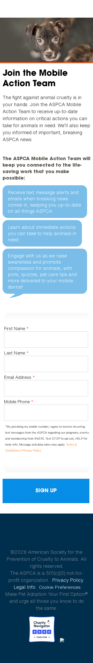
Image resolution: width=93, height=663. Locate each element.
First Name (16, 328)
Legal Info (24, 587)
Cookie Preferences (60, 587)
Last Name (16, 353)
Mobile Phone (18, 402)
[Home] (46, 9)
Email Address (19, 377)
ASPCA (46, 534)
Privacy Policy (31, 450)
